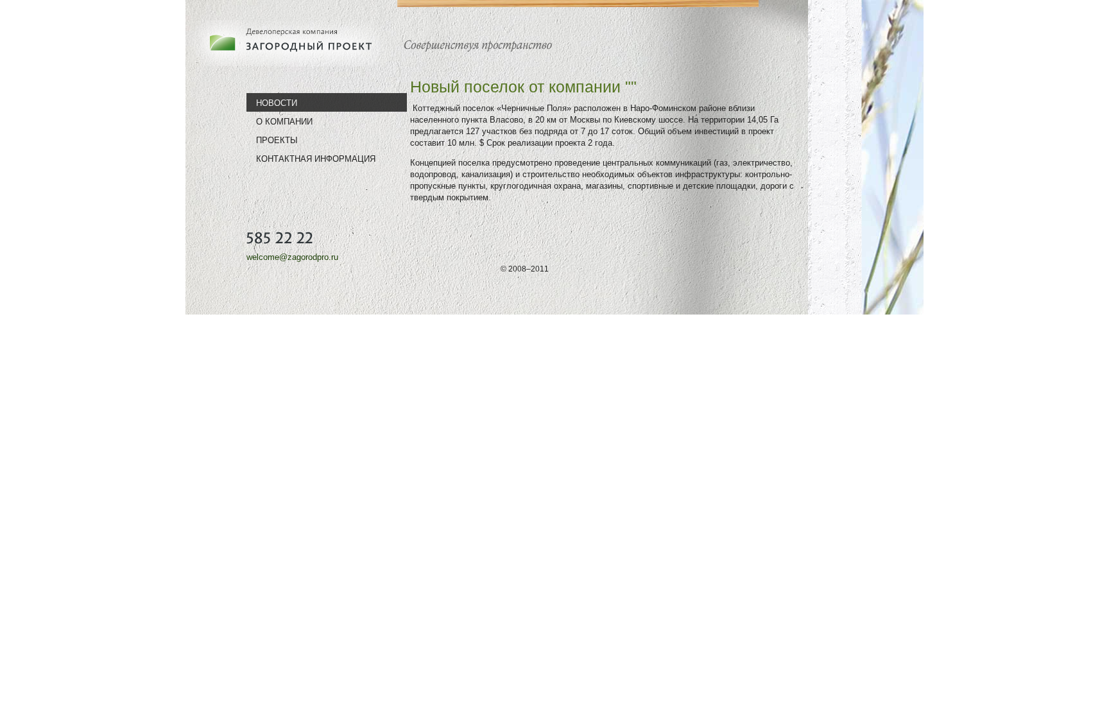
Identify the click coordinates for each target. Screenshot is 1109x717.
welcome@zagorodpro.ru (292, 257)
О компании (284, 121)
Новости (276, 102)
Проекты (277, 139)
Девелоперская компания (288, 43)
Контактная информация (315, 158)
